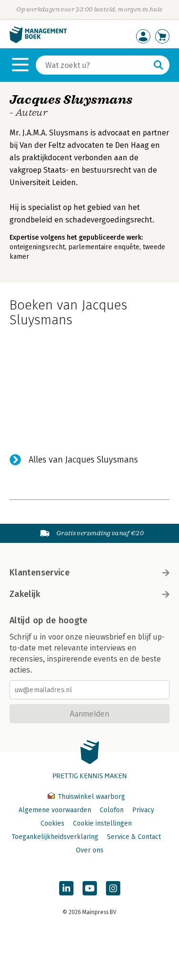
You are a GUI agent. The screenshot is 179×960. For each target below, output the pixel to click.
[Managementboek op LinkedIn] (66, 888)
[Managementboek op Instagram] (113, 888)
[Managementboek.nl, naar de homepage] (38, 41)
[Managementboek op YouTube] (90, 888)
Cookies (52, 823)
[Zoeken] (158, 65)
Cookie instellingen (102, 823)
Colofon (112, 810)
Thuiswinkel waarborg (90, 797)
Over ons (90, 850)
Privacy (143, 810)
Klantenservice (40, 572)
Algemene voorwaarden (55, 810)
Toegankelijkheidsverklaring (54, 837)
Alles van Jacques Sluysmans (83, 459)
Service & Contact (134, 837)
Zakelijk (25, 594)
